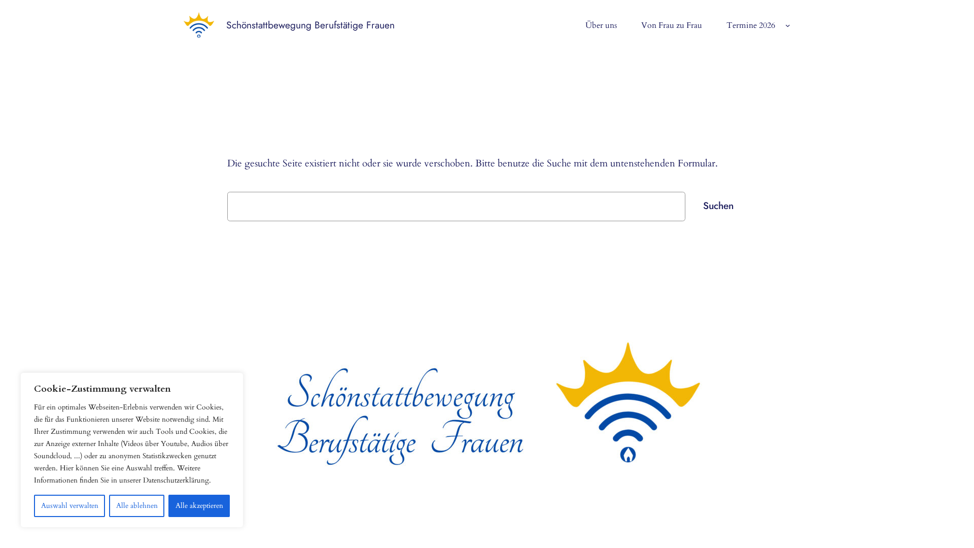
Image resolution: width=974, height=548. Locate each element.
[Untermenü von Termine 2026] (787, 25)
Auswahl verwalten (69, 505)
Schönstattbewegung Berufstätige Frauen (310, 25)
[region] (132, 450)
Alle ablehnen (137, 505)
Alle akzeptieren (199, 505)
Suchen (718, 205)
